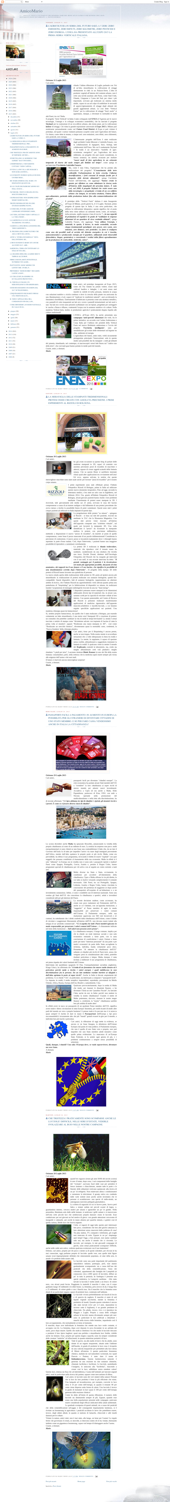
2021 (10, 94)
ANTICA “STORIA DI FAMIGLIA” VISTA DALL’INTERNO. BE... (24, 238)
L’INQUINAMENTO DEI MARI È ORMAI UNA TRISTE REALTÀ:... (24, 294)
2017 (10, 107)
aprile (13, 317)
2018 (10, 104)
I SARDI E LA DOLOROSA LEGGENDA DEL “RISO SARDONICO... (25, 227)
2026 (10, 78)
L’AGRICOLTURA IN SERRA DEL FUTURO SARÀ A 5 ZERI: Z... (25, 137)
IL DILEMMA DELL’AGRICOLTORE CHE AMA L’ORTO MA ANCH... (24, 232)
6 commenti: (84, 388)
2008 (10, 350)
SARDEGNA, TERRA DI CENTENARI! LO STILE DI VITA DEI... (24, 249)
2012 (10, 337)
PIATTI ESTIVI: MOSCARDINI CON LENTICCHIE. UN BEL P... (22, 266)
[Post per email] (91, 388)
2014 (10, 331)
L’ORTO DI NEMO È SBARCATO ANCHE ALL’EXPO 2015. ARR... (24, 244)
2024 (10, 85)
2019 (10, 101)
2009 (10, 347)
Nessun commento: (87, 707)
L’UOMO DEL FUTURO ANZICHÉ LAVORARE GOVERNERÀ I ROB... (23, 210)
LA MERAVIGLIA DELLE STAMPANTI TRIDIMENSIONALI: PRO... (23, 142)
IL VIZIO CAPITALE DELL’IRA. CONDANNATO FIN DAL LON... (22, 300)
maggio (13, 314)
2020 (10, 98)
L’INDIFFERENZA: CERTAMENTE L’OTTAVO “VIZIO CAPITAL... (22, 165)
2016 (10, 111)
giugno (13, 311)
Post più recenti (51, 1481)
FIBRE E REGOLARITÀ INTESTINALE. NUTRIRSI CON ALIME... (23, 260)
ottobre (13, 123)
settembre (14, 126)
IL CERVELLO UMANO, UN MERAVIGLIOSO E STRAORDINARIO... (24, 283)
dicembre (14, 117)
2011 (10, 341)
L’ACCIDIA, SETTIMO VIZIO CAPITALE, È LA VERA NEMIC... (24, 215)
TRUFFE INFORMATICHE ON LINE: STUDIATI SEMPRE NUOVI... (22, 204)
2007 (10, 354)
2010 (10, 344)
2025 (10, 82)
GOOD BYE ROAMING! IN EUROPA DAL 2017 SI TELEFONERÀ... (24, 289)
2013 (10, 334)
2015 (10, 114)
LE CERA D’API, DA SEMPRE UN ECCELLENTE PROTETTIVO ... (22, 277)
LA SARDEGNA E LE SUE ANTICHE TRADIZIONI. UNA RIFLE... (22, 221)
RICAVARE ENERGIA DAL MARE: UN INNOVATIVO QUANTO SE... (23, 182)
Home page (81, 1481)
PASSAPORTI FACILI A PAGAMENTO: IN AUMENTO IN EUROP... (24, 148)
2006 (10, 357)
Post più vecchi (111, 1481)
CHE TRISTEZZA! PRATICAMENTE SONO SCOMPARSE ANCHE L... (25, 153)
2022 (10, 91)
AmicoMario (31, 11)
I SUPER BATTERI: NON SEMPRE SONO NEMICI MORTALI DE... (24, 198)
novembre (14, 120)
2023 (10, 88)
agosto (13, 129)
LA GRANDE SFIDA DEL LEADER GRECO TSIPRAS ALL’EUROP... (25, 255)
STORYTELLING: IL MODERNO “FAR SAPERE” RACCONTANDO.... (23, 159)
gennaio (13, 327)
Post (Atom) (57, 1486)
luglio (13, 133)
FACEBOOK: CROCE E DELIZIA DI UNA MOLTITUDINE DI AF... (24, 193)
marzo (13, 321)
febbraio (14, 324)
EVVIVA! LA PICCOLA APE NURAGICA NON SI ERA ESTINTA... (24, 170)
